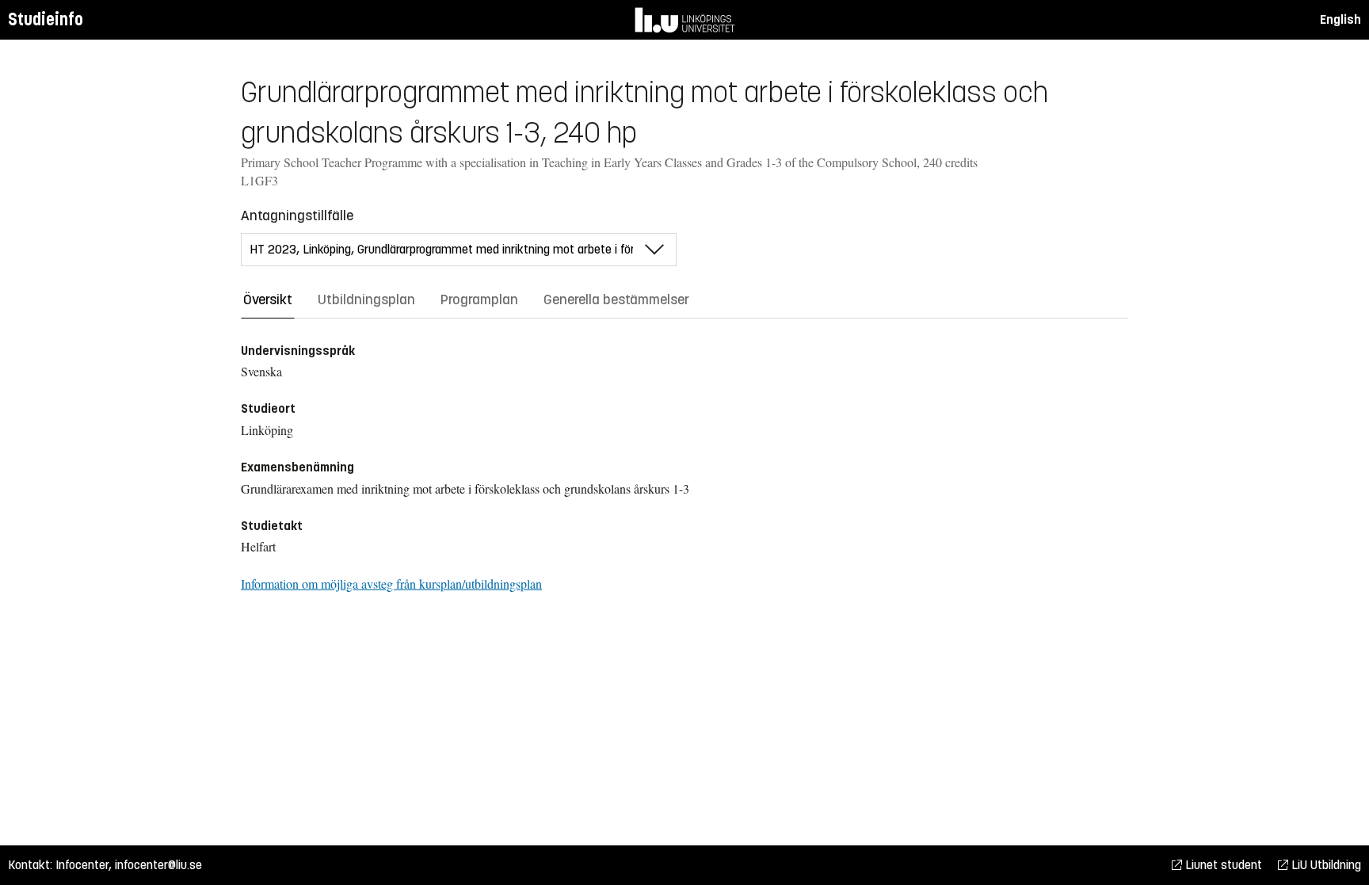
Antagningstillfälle (297, 215)
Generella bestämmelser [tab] (616, 299)
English (1340, 19)
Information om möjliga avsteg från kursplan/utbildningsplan (391, 583)
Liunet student (1222, 864)
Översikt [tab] (267, 299)
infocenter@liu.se (158, 864)
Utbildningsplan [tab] (366, 299)
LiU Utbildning (1324, 864)
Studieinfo (45, 19)
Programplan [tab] (479, 299)
